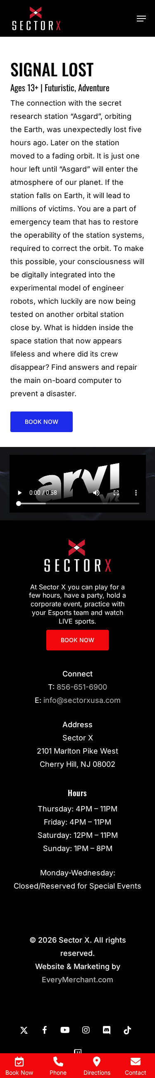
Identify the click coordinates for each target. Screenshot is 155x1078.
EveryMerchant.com (77, 979)
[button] (141, 18)
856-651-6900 (82, 687)
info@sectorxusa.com (82, 700)
